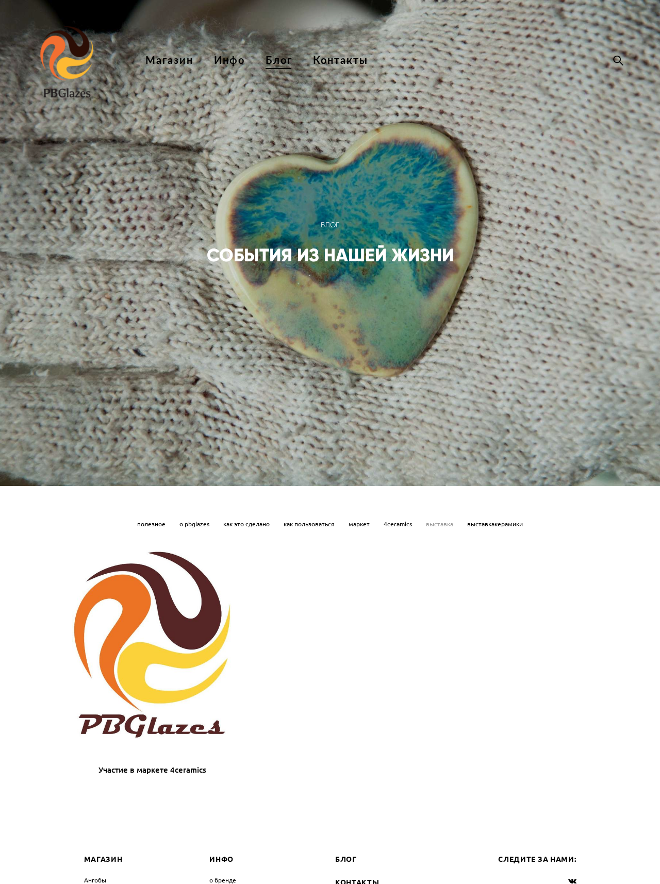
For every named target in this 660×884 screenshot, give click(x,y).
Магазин (169, 60)
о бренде (222, 880)
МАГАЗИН (103, 859)
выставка (440, 524)
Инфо (229, 60)
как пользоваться (310, 524)
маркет (360, 524)
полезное (152, 524)
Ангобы (95, 880)
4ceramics (399, 524)
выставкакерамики (495, 524)
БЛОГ (346, 859)
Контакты (340, 60)
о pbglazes (195, 524)
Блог (279, 60)
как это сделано (247, 524)
